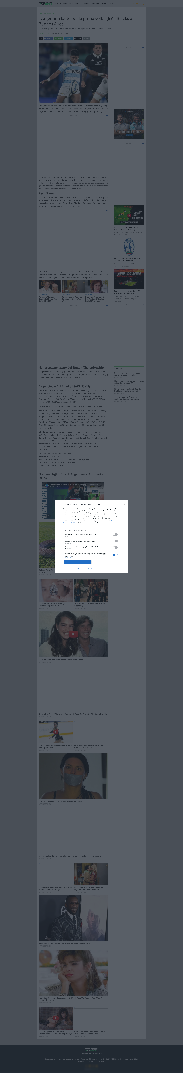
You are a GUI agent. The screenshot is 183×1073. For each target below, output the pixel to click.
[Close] (124, 504)
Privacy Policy (102, 569)
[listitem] (91, 530)
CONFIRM (77, 562)
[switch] (115, 534)
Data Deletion (81, 569)
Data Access (91, 569)
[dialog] (91, 536)
